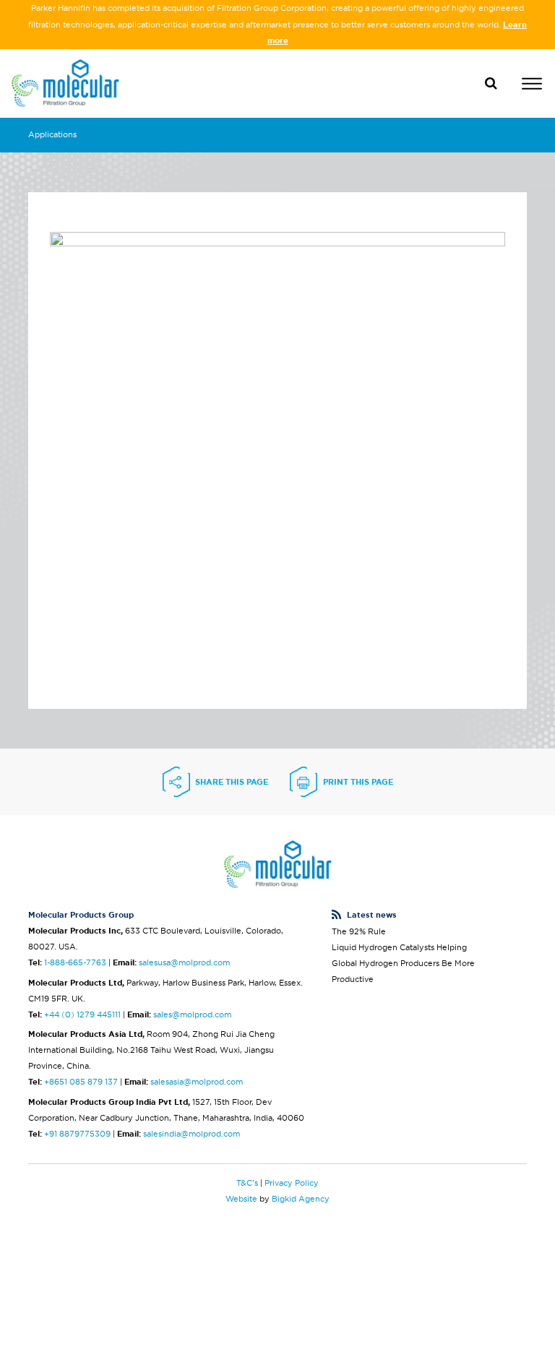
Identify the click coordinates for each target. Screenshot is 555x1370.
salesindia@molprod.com (191, 1133)
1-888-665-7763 (75, 962)
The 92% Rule (359, 931)
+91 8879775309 (77, 1133)
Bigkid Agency (301, 1198)
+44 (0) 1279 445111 (82, 1014)
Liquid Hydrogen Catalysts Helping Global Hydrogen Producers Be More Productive (403, 963)
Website (241, 1198)
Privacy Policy (291, 1183)
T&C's (247, 1183)
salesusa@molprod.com (184, 962)
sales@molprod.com (192, 1014)
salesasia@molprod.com (196, 1081)
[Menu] (532, 86)
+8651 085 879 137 (81, 1081)
